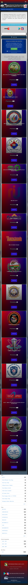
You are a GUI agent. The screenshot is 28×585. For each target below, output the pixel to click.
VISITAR (14, 84)
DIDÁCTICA (4, 533)
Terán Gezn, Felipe (5, 482)
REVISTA (4, 509)
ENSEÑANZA (5, 530)
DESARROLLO (5, 522)
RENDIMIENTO (5, 527)
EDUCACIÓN (4, 514)
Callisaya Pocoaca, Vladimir (7, 485)
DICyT (3, 477)
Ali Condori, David (5, 493)
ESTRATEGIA (5, 517)
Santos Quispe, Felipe (6, 498)
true (3, 551)
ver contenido (14, 48)
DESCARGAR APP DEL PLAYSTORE (16, 573)
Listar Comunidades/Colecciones (14, 24)
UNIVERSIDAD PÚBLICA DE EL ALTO (16, 564)
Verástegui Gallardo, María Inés (8, 501)
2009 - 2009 (4, 546)
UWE (3, 525)
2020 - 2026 (4, 541)
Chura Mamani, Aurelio (6, 488)
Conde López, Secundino (6, 490)
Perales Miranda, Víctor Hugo (7, 480)
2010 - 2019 (4, 543)
